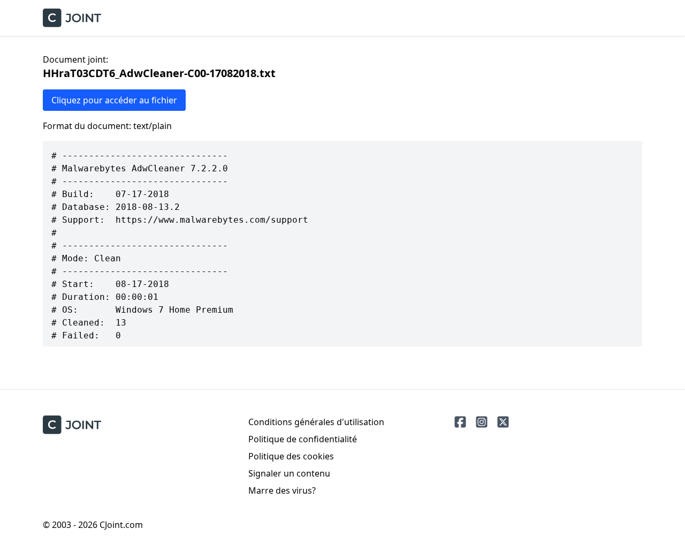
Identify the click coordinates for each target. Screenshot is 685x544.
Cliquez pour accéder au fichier (114, 100)
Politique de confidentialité (302, 439)
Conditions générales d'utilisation (316, 422)
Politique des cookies (291, 456)
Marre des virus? (282, 490)
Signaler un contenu (289, 473)
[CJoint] (72, 424)
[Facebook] (460, 421)
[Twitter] (503, 421)
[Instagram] (481, 421)
